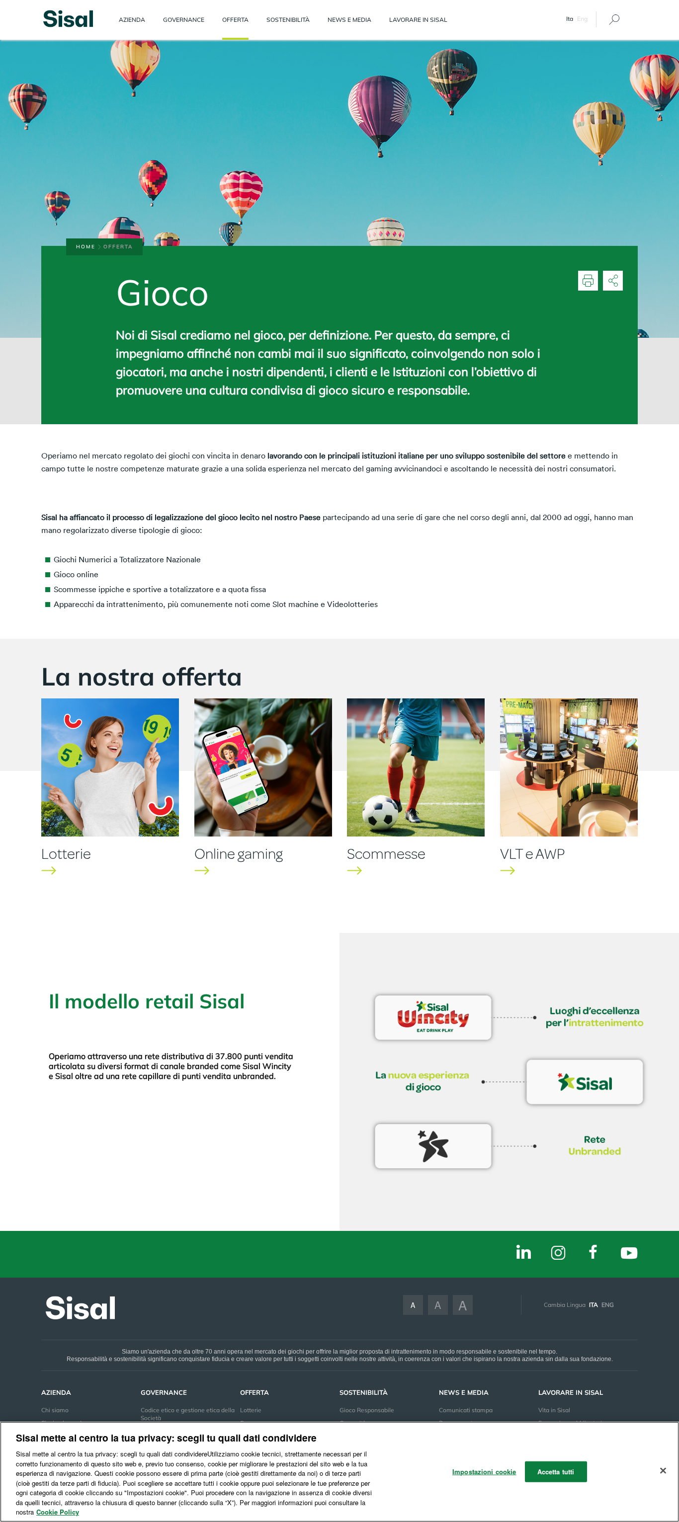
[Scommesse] (416, 767)
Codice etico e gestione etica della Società (188, 1413)
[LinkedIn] (523, 1253)
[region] (339, 1472)
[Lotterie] (110, 767)
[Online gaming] (263, 767)
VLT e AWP (532, 853)
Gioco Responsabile (367, 1410)
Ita (593, 1304)
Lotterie (66, 853)
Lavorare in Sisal (418, 19)
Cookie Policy (57, 1512)
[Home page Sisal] (68, 17)
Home (85, 246)
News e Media (349, 19)
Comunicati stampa (466, 1410)
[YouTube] (629, 1254)
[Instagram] (558, 1253)
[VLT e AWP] (569, 767)
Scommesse (386, 853)
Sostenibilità (288, 19)
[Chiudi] (663, 1471)
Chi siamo (55, 1410)
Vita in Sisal (554, 1410)
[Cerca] (614, 19)
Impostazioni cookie (484, 1471)
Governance (183, 19)
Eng (582, 18)
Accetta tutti (556, 1471)
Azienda (132, 19)
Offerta (235, 19)
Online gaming (238, 853)
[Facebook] (593, 1253)
